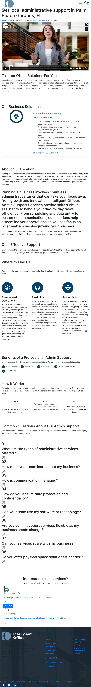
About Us (77, 645)
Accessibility (66, 682)
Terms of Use (25, 682)
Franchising (78, 653)
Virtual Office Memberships (50, 645)
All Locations (7, 20)
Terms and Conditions (52, 682)
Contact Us (50, 667)
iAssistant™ (49, 639)
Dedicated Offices (52, 658)
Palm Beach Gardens (37, 20)
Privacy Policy (37, 682)
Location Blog (81, 639)
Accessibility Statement (10, 682)
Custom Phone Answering (47, 113)
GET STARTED (52, 153)
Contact (81, 4)
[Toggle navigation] (3, 3)
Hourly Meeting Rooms (54, 662)
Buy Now (8, 606)
